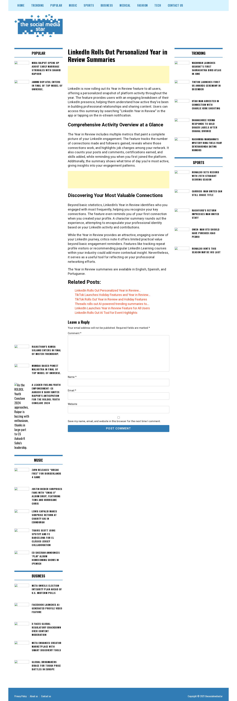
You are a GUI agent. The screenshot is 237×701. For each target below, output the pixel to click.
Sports (89, 5)
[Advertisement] (118, 74)
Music (73, 5)
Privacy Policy (20, 696)
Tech (157, 5)
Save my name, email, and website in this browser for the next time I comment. (114, 421)
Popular (56, 5)
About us (34, 696)
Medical (125, 5)
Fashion (142, 5)
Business (107, 5)
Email (72, 390)
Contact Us (175, 5)
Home (20, 5)
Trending (37, 5)
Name (72, 377)
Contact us (46, 696)
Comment (75, 333)
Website (72, 404)
